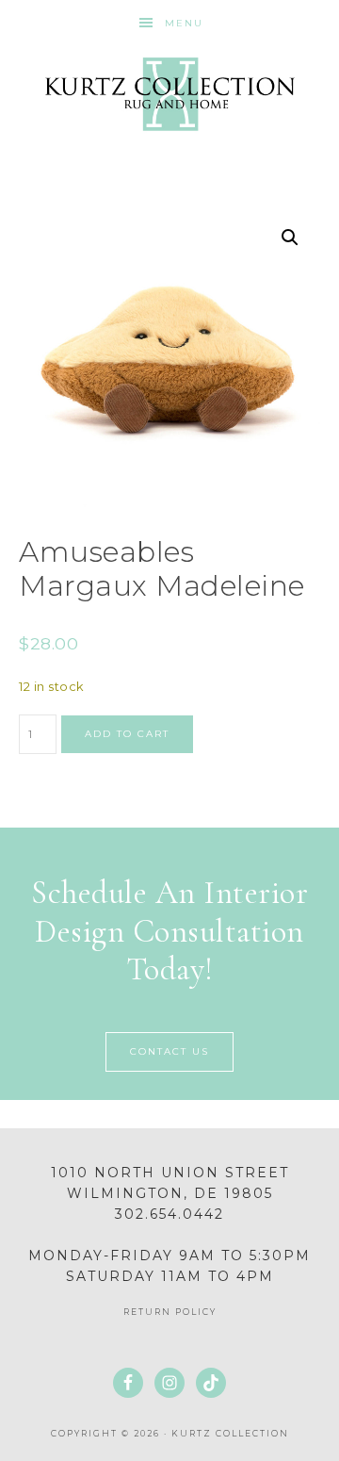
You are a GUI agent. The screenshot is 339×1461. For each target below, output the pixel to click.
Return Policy (170, 1311)
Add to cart (127, 734)
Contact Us (169, 1051)
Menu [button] (184, 23)
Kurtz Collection (169, 94)
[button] (290, 237)
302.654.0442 (169, 1214)
